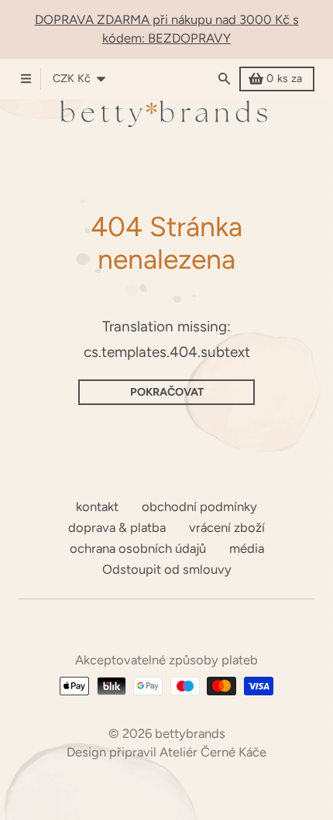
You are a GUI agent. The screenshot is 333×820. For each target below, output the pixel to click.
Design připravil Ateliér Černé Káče (166, 752)
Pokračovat (167, 392)
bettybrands (190, 733)
